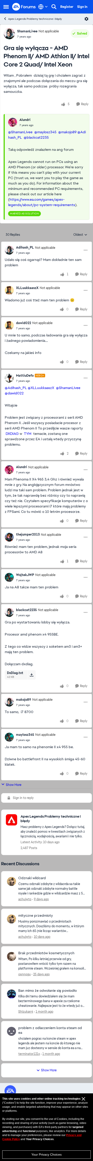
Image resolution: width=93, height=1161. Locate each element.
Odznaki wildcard (32, 878)
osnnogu (24, 974)
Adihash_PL (25, 247)
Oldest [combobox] (80, 235)
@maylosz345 (45, 132)
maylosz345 (25, 735)
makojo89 (23, 700)
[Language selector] (43, 6)
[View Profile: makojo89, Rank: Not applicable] (9, 702)
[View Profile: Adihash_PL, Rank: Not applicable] (9, 250)
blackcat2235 (26, 610)
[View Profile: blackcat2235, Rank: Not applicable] (9, 612)
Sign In (82, 7)
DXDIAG (12, 433)
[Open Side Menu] (6, 6)
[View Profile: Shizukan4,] (11, 994)
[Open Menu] (86, 19)
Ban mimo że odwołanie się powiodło (47, 990)
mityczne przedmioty (35, 915)
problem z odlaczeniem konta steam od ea (50, 1030)
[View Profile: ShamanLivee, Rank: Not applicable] (9, 33)
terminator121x (29, 1054)
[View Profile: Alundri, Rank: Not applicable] (9, 469)
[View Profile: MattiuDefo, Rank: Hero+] (9, 378)
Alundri (24, 120)
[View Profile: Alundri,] (12, 122)
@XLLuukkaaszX (41, 387)
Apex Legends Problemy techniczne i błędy (35, 19)
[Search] (54, 6)
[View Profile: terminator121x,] (11, 1031)
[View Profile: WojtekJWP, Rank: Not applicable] (9, 577)
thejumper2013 (28, 534)
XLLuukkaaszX (27, 288)
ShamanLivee (27, 31)
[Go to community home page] (24, 7)
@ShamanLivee (20, 132)
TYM (27, 433)
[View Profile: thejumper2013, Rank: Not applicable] (9, 537)
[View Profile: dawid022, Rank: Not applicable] (9, 325)
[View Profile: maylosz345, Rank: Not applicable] (9, 737)
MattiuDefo (25, 376)
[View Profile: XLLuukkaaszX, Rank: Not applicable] (9, 290)
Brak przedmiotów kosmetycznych (46, 953)
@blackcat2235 (36, 137)
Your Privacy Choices (46, 1154)
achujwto (24, 899)
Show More (13, 785)
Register (66, 7)
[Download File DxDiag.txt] (31, 675)
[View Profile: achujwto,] (11, 881)
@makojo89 (67, 132)
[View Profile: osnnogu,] (11, 956)
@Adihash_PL (16, 387)
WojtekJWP (25, 575)
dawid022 (23, 323)
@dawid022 (14, 393)
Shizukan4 (25, 1012)
